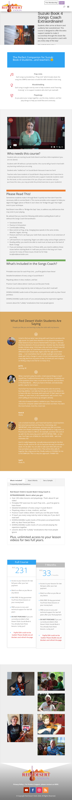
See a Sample (48, 480)
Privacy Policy (18, 784)
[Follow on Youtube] (26, 790)
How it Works (33, 480)
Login (62, 3)
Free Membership (51, 3)
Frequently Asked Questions (20, 484)
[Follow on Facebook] (33, 790)
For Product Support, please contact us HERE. (42, 784)
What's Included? (16, 480)
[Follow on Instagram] (39, 790)
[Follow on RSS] (45, 790)
